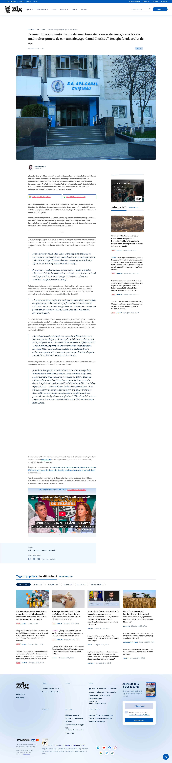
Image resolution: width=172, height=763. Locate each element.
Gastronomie (93, 695)
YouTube (104, 748)
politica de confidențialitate (139, 715)
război (68, 584)
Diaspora (92, 692)
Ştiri (29, 9)
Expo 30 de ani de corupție (74, 725)
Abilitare (68, 715)
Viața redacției (111, 692)
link (116, 197)
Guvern (23, 584)
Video (54, 9)
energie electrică (48, 550)
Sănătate (102, 689)
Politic (119, 250)
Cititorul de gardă (95, 698)
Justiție (120, 273)
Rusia (38, 584)
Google (101, 753)
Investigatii (41, 9)
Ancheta (92, 715)
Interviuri (68, 721)
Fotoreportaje (78, 718)
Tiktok (112, 753)
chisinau (36, 550)
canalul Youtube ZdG (76, 489)
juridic (91, 703)
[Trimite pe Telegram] (38, 559)
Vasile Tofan (97, 584)
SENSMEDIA (26, 754)
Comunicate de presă (130, 642)
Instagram (115, 748)
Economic (90, 663)
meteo (82, 584)
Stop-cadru (69, 733)
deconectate (46, 459)
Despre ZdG (146, 1)
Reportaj (76, 730)
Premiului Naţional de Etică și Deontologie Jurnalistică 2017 (69, 745)
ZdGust (84, 9)
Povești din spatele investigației (100, 718)
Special (63, 9)
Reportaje (76, 715)
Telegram (98, 748)
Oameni (68, 718)
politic (97, 703)
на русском (164, 1)
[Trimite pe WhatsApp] (43, 559)
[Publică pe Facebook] (29, 559)
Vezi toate (133, 207)
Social (43, 30)
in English (155, 1)
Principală (31, 30)
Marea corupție (107, 715)
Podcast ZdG (112, 689)
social (103, 703)
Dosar (99, 715)
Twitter (107, 753)
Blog (73, 9)
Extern (53, 692)
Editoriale (100, 692)
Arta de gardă (105, 695)
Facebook (110, 748)
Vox (82, 730)
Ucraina (53, 584)
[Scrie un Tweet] (34, 559)
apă (29, 550)
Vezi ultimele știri (65, 576)
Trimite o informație (134, 1)
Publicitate (20, 698)
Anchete (68, 730)
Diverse (59, 692)
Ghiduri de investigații (97, 721)
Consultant (93, 702)
